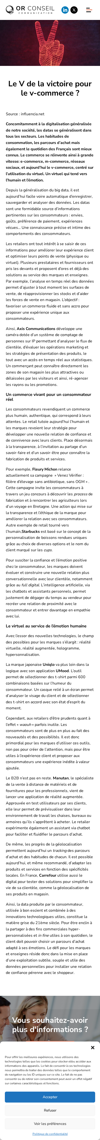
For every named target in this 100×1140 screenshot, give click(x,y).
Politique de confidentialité (50, 1134)
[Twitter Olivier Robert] (74, 10)
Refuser (50, 1110)
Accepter (50, 1097)
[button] (92, 1047)
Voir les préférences (50, 1123)
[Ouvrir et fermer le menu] (89, 10)
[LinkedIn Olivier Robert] (65, 10)
